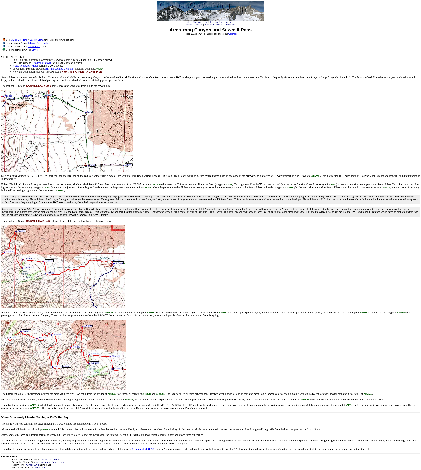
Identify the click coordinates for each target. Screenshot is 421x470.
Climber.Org (32, 464)
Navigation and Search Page (50, 462)
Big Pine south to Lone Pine (59, 68)
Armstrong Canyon (42, 62)
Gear (205, 22)
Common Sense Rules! (214, 24)
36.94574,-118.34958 (143, 449)
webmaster (233, 34)
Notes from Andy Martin (25, 65)
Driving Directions (193, 22)
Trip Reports (230, 22)
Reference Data (216, 22)
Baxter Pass (34, 46)
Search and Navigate (194, 24)
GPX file (36, 50)
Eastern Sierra (36, 40)
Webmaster (230, 24)
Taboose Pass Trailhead (39, 43)
